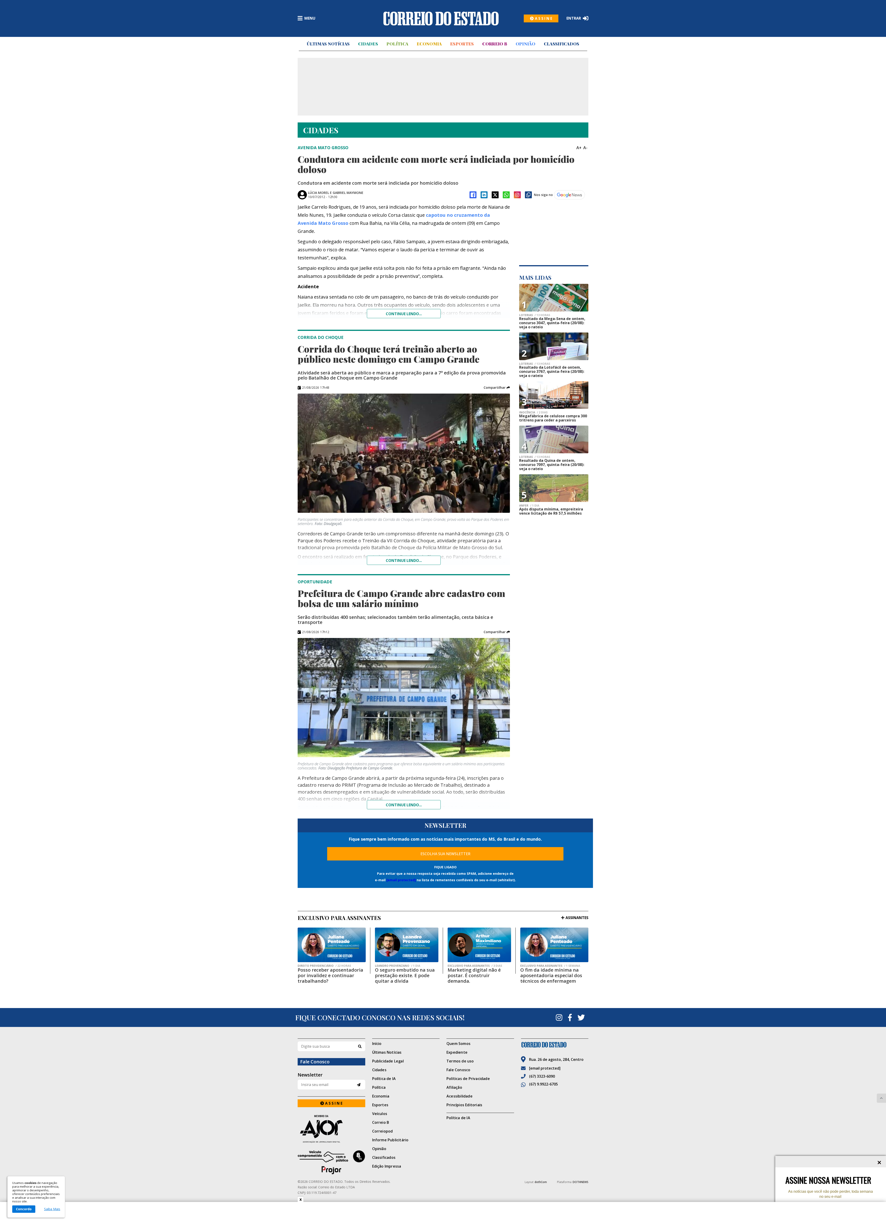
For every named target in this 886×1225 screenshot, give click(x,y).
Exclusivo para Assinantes (475, 965)
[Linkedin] (484, 194)
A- (585, 147)
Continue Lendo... (404, 560)
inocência (533, 412)
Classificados (561, 44)
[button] (497, 387)
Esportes (462, 44)
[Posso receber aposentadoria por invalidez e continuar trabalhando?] (332, 945)
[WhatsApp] (506, 194)
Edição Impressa (386, 1166)
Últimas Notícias (328, 44)
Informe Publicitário (390, 1140)
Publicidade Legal (388, 1061)
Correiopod (382, 1131)
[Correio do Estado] (555, 1044)
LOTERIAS (534, 315)
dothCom (541, 1182)
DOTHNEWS (580, 1182)
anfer (529, 505)
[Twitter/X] (495, 194)
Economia (429, 44)
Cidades (368, 44)
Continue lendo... (404, 313)
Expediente (456, 1052)
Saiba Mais (52, 1209)
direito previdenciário (324, 965)
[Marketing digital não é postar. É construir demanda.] (479, 945)
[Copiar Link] (528, 194)
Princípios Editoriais (464, 1105)
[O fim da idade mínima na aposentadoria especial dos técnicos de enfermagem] (554, 945)
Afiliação (454, 1087)
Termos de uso (460, 1061)
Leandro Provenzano (397, 965)
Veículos (379, 1114)
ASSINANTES (577, 917)
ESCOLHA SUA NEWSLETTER (445, 853)
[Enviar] (359, 1085)
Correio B (494, 44)
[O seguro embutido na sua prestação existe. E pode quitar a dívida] (406, 945)
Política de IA (384, 1079)
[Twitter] (581, 1017)
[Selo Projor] (331, 1162)
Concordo (24, 1209)
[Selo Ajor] (331, 1129)
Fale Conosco (458, 1070)
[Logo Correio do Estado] (440, 18)
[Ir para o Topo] (881, 1098)
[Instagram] (517, 194)
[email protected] (401, 880)
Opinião (525, 44)
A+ (578, 147)
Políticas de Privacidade (468, 1079)
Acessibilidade (459, 1096)
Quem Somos (458, 1043)
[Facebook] (473, 194)
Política (397, 44)
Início (377, 1043)
